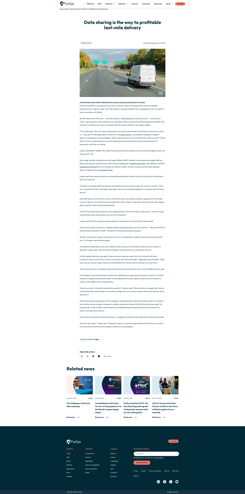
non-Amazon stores (105, 170)
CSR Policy (175, 471)
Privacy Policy (159, 458)
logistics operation (138, 163)
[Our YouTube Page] (176, 481)
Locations (113, 473)
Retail (87, 473)
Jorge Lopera (125, 135)
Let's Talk (180, 4)
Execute (69, 465)
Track (68, 453)
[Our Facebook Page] (170, 481)
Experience (70, 469)
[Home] (67, 4)
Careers (113, 465)
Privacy (136, 471)
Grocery (88, 457)
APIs (112, 469)
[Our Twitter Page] (164, 481)
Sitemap (136, 476)
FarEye (107, 138)
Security (166, 471)
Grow (68, 473)
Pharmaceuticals (91, 469)
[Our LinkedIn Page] (158, 481)
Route (69, 461)
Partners (113, 476)
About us (113, 453)
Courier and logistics (92, 465)
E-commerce (89, 453)
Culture (112, 457)
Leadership (114, 461)
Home (62, 9)
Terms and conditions (155, 471)
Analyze (69, 476)
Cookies (143, 471)
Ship (68, 457)
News (67, 9)
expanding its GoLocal (88, 167)
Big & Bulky (89, 461)
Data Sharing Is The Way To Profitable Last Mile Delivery (89, 9)
